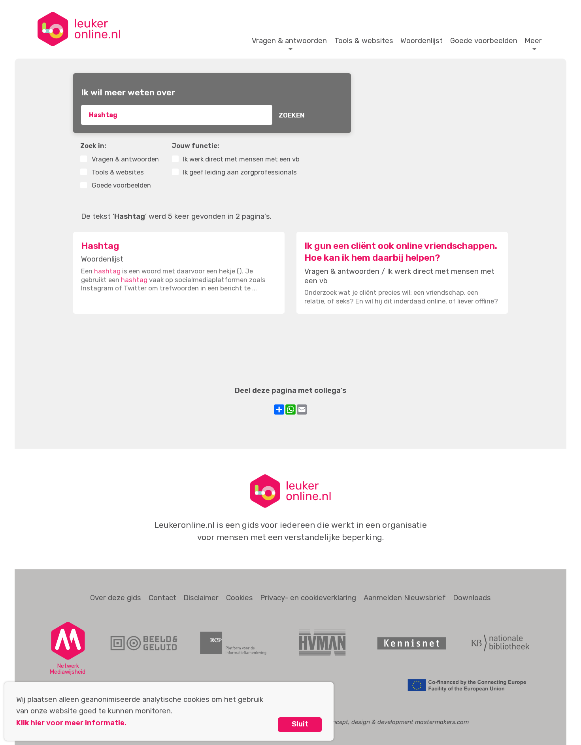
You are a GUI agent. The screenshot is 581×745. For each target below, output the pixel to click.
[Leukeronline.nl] (79, 29)
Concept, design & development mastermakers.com (397, 722)
